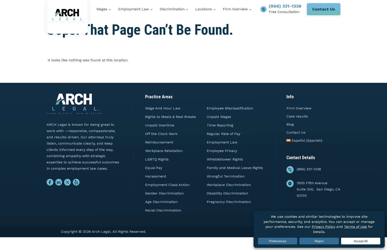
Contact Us (323, 9)
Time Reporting (220, 125)
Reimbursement (159, 142)
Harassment (155, 176)
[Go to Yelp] (76, 183)
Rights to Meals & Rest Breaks (170, 117)
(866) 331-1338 (285, 6)
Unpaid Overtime (159, 125)
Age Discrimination (161, 202)
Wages (101, 9)
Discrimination (172, 9)
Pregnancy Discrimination (229, 202)
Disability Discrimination (227, 193)
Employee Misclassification (230, 108)
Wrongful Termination (226, 176)
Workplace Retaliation (164, 151)
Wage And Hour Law (162, 108)
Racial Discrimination (163, 210)
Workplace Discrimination (229, 185)
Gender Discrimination (164, 193)
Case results (297, 116)
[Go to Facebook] (50, 183)
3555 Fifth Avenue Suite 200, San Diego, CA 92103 (318, 189)
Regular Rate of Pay (223, 134)
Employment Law (133, 9)
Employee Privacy (222, 151)
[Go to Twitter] (67, 183)
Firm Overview (235, 9)
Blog (290, 124)
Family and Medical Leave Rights (235, 168)
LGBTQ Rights (157, 159)
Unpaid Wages (219, 117)
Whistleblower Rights (225, 159)
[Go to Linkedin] (58, 183)
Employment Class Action (167, 185)
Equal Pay (153, 168)
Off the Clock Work (161, 134)
